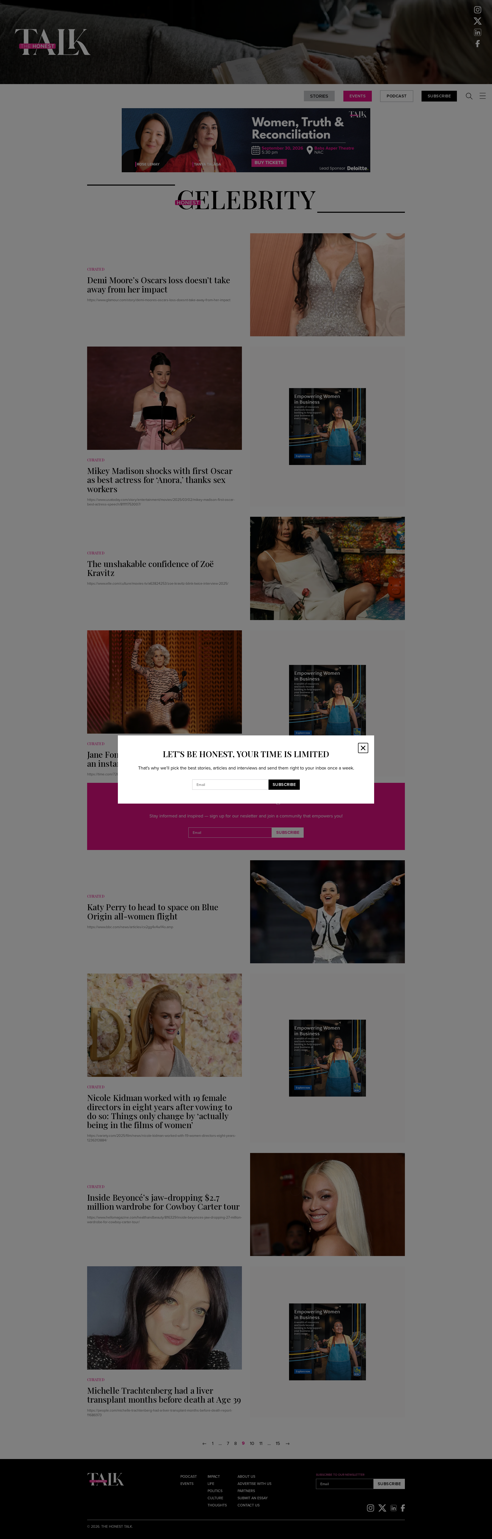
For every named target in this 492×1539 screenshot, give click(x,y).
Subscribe (284, 784)
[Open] (363, 748)
